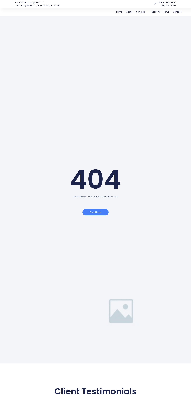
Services (140, 11)
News (166, 11)
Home (119, 11)
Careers (155, 11)
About (129, 11)
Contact (177, 11)
